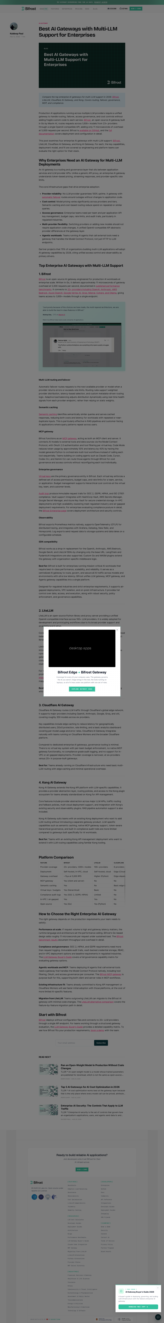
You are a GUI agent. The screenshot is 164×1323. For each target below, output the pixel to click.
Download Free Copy (137, 1307)
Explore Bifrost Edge (82, 689)
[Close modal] (117, 630)
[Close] (158, 1287)
